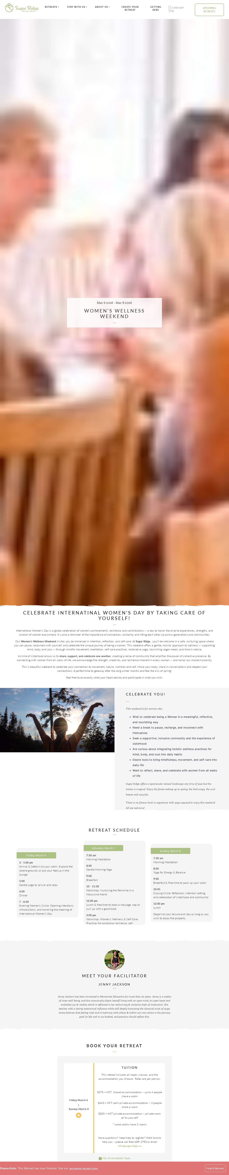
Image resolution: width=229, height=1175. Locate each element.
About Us (101, 7)
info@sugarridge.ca (129, 1146)
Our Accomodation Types (116, 1158)
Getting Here (155, 8)
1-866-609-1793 (176, 9)
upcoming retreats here (83, 1168)
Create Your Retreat (130, 8)
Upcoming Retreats (209, 9)
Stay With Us (76, 7)
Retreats (51, 7)
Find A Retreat (215, 1168)
